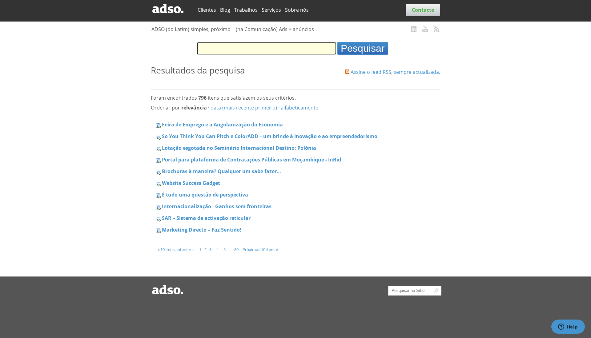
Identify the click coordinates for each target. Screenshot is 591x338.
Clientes (207, 9)
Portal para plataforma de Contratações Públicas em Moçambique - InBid (251, 159)
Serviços (271, 9)
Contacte (423, 9)
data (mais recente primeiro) (244, 107)
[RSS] (436, 29)
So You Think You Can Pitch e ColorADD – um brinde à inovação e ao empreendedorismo (269, 136)
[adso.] (172, 9)
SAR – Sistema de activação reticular (206, 218)
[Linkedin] (414, 29)
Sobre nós (297, 9)
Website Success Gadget (191, 183)
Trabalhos (246, 9)
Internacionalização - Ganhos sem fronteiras (216, 206)
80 (236, 249)
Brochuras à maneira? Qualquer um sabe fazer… (221, 171)
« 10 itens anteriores (176, 249)
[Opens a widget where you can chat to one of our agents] (568, 327)
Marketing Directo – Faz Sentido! (201, 229)
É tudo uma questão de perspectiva (205, 194)
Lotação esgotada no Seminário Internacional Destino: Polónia (239, 148)
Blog (225, 9)
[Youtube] (425, 29)
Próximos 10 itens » (260, 249)
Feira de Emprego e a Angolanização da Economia (222, 124)
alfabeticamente (299, 107)
